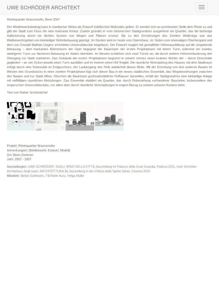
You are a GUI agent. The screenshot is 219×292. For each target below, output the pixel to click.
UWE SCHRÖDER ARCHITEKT (43, 7)
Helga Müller (75, 175)
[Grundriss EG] (50, 116)
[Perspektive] (109, 116)
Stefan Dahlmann (32, 175)
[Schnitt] (80, 116)
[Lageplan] (21, 116)
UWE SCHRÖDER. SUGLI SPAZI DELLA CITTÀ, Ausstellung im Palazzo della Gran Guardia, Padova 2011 (101, 166)
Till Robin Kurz (56, 175)
